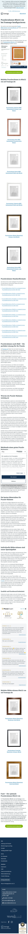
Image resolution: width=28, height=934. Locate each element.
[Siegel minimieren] (26, 924)
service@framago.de (9, 913)
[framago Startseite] (5, 14)
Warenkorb (22, 13)
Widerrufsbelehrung (5, 886)
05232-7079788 (8, 911)
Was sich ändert (19, 7)
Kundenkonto (4, 874)
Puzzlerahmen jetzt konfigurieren (13, 71)
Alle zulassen (13, 477)
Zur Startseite (4, 869)
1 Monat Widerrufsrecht (14, 11)
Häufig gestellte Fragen (6, 863)
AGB (2, 882)
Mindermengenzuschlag (6, 858)
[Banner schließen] (25, 451)
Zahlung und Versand (6, 856)
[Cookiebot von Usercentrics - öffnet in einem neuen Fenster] (16, 452)
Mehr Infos (22, 615)
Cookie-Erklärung (5, 889)
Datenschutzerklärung (6, 884)
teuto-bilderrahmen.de (10, 915)
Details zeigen (20, 473)
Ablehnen (13, 481)
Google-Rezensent (21, 641)
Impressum (3, 879)
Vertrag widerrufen (5, 892)
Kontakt (4, 587)
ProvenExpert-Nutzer (21, 687)
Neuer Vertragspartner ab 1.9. (8, 896)
